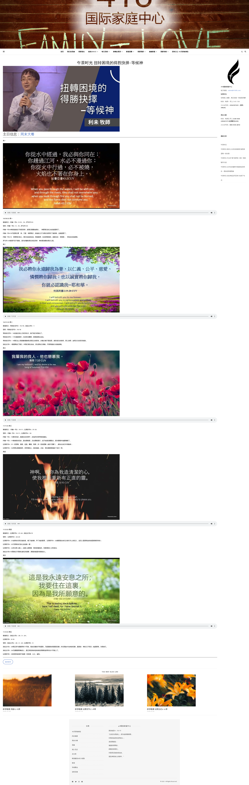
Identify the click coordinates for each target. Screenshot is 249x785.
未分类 (74, 754)
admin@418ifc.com (234, 90)
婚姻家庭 (152, 52)
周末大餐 (27, 134)
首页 (62, 52)
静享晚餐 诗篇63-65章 (11, 709)
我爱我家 (141, 52)
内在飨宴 (75, 736)
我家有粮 (164, 52)
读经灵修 (75, 772)
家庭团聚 (129, 52)
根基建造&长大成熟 (78, 758)
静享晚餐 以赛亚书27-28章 (85, 709)
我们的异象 (71, 52)
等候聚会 (75, 767)
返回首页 (8, 662)
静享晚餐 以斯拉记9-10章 (157, 709)
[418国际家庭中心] (124, 24)
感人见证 (75, 749)
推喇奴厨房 (117, 52)
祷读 (73, 763)
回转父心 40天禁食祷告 (180, 52)
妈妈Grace (92, 52)
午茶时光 (224, 145)
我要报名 (81, 52)
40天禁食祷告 (76, 731)
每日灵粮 (105, 52)
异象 (73, 745)
